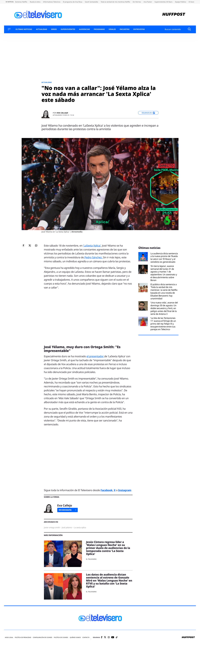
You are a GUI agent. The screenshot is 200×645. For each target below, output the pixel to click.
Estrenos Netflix (21, 2)
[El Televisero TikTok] (117, 637)
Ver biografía (65, 510)
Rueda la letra (35, 2)
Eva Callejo (62, 113)
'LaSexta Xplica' (92, 245)
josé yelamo (67, 527)
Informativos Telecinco (52, 2)
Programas (99, 29)
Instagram (124, 490)
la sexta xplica (80, 527)
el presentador (95, 356)
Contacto (85, 637)
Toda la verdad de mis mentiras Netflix (115, 2)
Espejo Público (180, 2)
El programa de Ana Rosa (73, 2)
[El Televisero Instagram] (109, 637)
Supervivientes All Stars (164, 2)
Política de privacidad (23, 637)
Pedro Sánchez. (93, 257)
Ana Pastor (148, 2)
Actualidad (41, 29)
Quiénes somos (75, 637)
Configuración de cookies (42, 637)
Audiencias (84, 29)
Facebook (106, 490)
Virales (112, 29)
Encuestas (125, 29)
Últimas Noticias (24, 29)
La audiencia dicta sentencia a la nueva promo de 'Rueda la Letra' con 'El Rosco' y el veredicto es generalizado (164, 257)
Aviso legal (9, 637)
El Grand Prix (194, 2)
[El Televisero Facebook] (101, 637)
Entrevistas (139, 29)
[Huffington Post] (174, 14)
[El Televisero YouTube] (112, 637)
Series (54, 29)
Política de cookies (61, 637)
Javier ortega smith (52, 527)
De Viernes (137, 2)
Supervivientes (68, 29)
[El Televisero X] (105, 637)
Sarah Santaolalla (91, 2)
